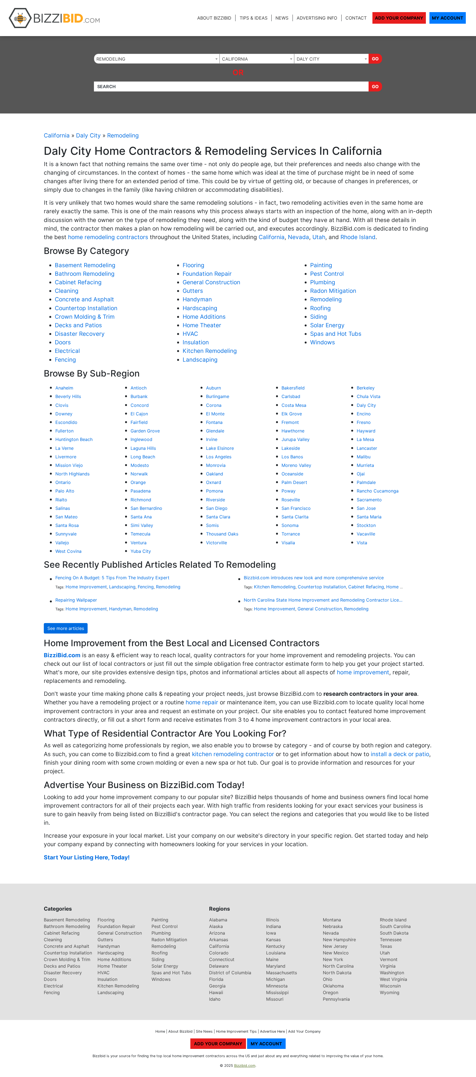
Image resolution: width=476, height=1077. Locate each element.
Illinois (272, 919)
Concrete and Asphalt (84, 299)
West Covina (68, 551)
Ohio (327, 979)
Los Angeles (218, 456)
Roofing (320, 308)
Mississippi (277, 992)
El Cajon (139, 413)
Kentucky (275, 946)
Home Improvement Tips (236, 1031)
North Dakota (337, 972)
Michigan (275, 979)
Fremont (290, 422)
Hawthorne (293, 431)
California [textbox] (235, 59)
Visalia (288, 542)
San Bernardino (146, 508)
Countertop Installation (86, 308)
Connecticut (221, 959)
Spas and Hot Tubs (335, 333)
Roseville (291, 499)
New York (333, 959)
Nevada (298, 237)
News (281, 18)
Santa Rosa (67, 525)
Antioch (139, 388)
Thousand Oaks (222, 534)
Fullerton (64, 431)
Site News (204, 1031)
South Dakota (394, 933)
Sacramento (369, 499)
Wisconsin (390, 986)
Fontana (214, 422)
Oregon (330, 992)
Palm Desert (294, 482)
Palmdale (366, 482)
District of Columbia (230, 972)
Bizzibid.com (244, 1066)
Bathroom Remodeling (85, 273)
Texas (386, 946)
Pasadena (141, 491)
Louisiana (276, 953)
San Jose (366, 508)
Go (375, 58)
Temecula (140, 534)
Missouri (274, 999)
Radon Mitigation (333, 290)
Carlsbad (291, 396)
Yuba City (141, 551)
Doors (63, 342)
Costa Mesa (294, 405)
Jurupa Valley (296, 439)
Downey (63, 413)
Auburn (213, 388)
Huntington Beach (74, 439)
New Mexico (336, 953)
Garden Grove (145, 431)
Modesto (140, 465)
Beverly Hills (68, 396)
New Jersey (335, 946)
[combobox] (157, 59)
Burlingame (217, 396)
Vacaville (366, 534)
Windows (322, 342)
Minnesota (277, 986)
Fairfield (139, 422)
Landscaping (200, 359)
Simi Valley (142, 525)
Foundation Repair (207, 273)
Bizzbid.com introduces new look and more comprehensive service (314, 577)
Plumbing (322, 282)
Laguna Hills (143, 448)
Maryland (275, 966)
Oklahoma (333, 986)
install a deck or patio (400, 754)
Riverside (215, 499)
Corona (213, 405)
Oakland (214, 474)
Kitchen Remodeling (210, 350)
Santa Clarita (295, 516)
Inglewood (141, 439)
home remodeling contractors (109, 237)
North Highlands (72, 474)
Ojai (361, 474)
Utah (318, 237)
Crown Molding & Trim (85, 316)
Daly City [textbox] (308, 59)
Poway (289, 491)
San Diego (217, 508)
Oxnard (213, 482)
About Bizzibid (214, 18)
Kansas (273, 939)
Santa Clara (218, 516)
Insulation (196, 342)
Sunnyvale (66, 534)
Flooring (193, 265)
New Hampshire (339, 939)
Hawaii (216, 992)
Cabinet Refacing (78, 282)
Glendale (215, 431)
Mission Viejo (69, 465)
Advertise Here (272, 1031)
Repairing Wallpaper (76, 600)
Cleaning (67, 290)
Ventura (139, 542)
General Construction (211, 282)
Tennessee (391, 939)
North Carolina (338, 966)
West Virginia (393, 979)
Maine (272, 959)
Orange (138, 482)
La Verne (64, 448)
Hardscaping (200, 308)
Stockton (366, 525)
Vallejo (62, 542)
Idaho (215, 999)
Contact (356, 18)
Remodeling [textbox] (110, 59)
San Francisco (296, 508)
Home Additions (204, 316)
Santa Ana (141, 516)
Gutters (193, 290)
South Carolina (395, 926)
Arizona (217, 933)
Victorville (216, 542)
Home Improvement (86, 586)
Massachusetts (281, 972)
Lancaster (367, 448)
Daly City (88, 135)
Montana (332, 919)
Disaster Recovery (80, 333)
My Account (447, 18)
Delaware (219, 966)
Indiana (273, 926)
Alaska (216, 926)
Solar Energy (327, 325)
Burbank (139, 396)
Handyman (197, 299)
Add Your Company (399, 18)
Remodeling (123, 135)
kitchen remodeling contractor (233, 754)
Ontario (63, 482)
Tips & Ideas (253, 18)
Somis (212, 525)
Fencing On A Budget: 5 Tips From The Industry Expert (112, 577)
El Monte (215, 413)
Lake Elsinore (220, 448)
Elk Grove (292, 413)
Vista (362, 542)
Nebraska (333, 926)
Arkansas (218, 939)
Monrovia (216, 465)
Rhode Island (357, 237)
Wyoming (389, 992)
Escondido (66, 422)
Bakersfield (293, 388)
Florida (216, 979)
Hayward (366, 431)
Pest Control (327, 273)
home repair (202, 702)
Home (160, 1031)
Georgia (217, 986)
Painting (321, 265)
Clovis (61, 405)
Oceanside (292, 474)
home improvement (363, 672)
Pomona (214, 491)
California (57, 135)
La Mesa (365, 439)
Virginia (388, 966)
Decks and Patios (78, 325)
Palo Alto (64, 491)
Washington (392, 972)
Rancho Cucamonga (378, 491)
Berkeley (366, 388)
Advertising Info (317, 18)
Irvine (211, 439)
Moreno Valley (296, 465)
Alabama (218, 919)
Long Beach (143, 456)
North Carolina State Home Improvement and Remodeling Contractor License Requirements (323, 600)
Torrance (291, 534)
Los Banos (292, 456)
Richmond (141, 499)
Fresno (364, 422)
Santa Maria (369, 516)
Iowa (271, 933)
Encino (364, 413)
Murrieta (365, 465)
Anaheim (64, 388)
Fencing (65, 359)
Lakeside (291, 448)
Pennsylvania (336, 999)
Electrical (67, 350)
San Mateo (66, 516)
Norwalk (139, 474)
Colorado (219, 953)
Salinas (62, 508)
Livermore (65, 456)
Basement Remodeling (85, 265)
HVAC (190, 333)
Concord (140, 405)
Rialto (61, 499)
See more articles (65, 628)
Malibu (363, 456)
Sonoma (290, 525)
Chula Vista (368, 396)
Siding (318, 316)
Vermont (388, 959)
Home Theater (202, 325)
